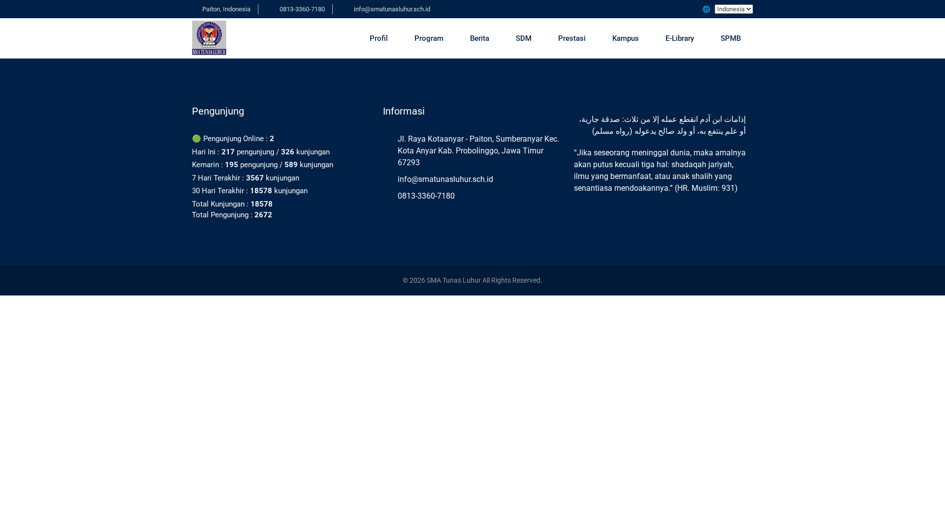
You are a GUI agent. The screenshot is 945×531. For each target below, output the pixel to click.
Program (428, 38)
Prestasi (572, 38)
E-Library (679, 38)
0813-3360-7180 (302, 9)
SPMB (731, 38)
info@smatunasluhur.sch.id (392, 9)
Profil (379, 38)
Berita (479, 38)
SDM (524, 38)
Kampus (625, 38)
